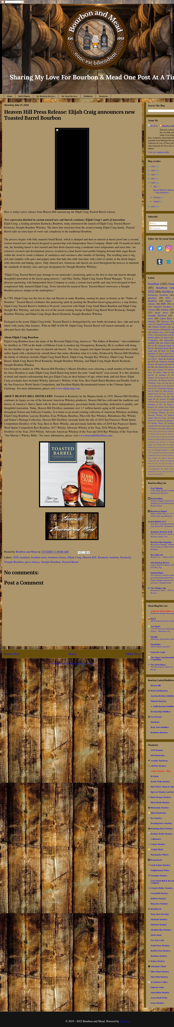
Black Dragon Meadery (161, 797)
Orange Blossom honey (157, 418)
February (157, 197)
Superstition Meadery (160, 992)
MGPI (157, 391)
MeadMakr (156, 644)
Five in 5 (166, 442)
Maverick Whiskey (155, 415)
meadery (152, 297)
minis (170, 463)
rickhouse (154, 428)
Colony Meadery (158, 844)
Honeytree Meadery (159, 903)
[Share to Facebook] (86, 552)
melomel (162, 399)
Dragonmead (156, 859)
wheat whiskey (166, 428)
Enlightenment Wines (160, 870)
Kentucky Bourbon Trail (161, 531)
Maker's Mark (161, 372)
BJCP (153, 618)
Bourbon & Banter (159, 511)
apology (169, 420)
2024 (153, 166)
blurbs (168, 300)
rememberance (155, 469)
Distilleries (88, 96)
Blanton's (151, 439)
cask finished (159, 367)
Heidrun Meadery (158, 898)
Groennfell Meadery (159, 893)
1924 (157, 434)
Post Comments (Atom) (79, 663)
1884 (156, 402)
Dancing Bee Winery (160, 854)
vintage (150, 474)
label (149, 463)
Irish (171, 377)
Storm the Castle (158, 652)
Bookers (151, 407)
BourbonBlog (156, 498)
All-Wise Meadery (158, 765)
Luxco (166, 447)
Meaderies (103, 96)
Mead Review (168, 391)
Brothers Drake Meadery (161, 833)
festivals (151, 375)
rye (152, 345)
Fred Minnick (157, 488)
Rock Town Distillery (160, 727)
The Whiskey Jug (158, 588)
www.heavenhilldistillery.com (95, 435)
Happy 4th (151, 444)
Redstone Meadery (159, 955)
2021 (153, 178)
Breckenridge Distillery (161, 711)
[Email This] (79, 552)
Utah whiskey (153, 458)
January (156, 201)
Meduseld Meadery (159, 919)
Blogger (124, 1021)
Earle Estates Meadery (160, 865)
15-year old (166, 431)
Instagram (161, 377)
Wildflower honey (154, 383)
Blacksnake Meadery (160, 807)
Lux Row (158, 447)
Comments (155, 228)
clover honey (166, 426)
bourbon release (57, 557)
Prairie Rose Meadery (160, 945)
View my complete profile (158, 152)
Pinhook (164, 380)
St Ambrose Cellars (159, 981)
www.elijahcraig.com (68, 388)
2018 (169, 434)
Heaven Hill (89, 557)
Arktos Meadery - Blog (161, 771)
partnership (151, 466)
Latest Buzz (166, 318)
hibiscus (160, 396)
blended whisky (157, 423)
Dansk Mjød (161, 439)
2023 (153, 170)
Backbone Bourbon (159, 732)
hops (167, 383)
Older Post (133, 653)
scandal (166, 469)
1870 (150, 402)
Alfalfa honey (155, 436)
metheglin (162, 375)
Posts (153, 223)
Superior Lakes (157, 987)
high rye (154, 356)
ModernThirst (157, 572)
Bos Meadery (156, 818)
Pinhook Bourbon (158, 701)
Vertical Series (166, 458)
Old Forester (152, 380)
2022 (153, 174)
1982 (163, 434)
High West (162, 444)
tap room (162, 471)
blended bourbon (163, 306)
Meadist (154, 636)
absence (150, 461)
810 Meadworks (157, 755)
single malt (152, 350)
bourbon (25, 557)
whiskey (164, 309)
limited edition (154, 337)
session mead (165, 386)
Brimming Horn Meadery (162, 828)
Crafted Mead (157, 849)
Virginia (160, 420)
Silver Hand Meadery (160, 971)
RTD (153, 361)
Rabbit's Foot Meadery (161, 950)
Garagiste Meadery (159, 875)
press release (32, 562)
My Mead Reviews (69, 96)
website (157, 474)
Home (9, 96)
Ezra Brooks (156, 716)
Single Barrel (163, 348)
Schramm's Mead (158, 966)
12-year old (156, 431)
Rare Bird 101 (157, 554)
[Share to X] (83, 552)
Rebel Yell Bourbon (159, 690)
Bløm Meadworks (158, 812)
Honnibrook (156, 908)
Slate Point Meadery (159, 976)
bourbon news (39, 557)
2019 (153, 206)
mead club (152, 399)
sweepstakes (152, 471)
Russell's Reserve (156, 455)
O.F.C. (150, 453)
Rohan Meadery (158, 961)
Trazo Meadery (157, 1002)
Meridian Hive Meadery (161, 929)
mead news (161, 312)
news (150, 318)
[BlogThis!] (81, 552)
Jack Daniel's (165, 342)
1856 (151, 434)
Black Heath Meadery (160, 802)
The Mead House (158, 664)
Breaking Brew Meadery (161, 823)
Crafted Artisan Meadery (160, 410)
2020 (16, 557)
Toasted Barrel (70, 562)
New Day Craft (157, 940)
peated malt (162, 466)
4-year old (165, 402)
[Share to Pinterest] (88, 552)
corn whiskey (160, 461)
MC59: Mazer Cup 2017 (160, 646)
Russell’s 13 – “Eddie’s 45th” (162, 557)
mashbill (151, 342)
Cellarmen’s (156, 838)
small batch (162, 334)
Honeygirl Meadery (158, 412)
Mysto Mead (156, 934)
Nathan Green (153, 394)
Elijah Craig (74, 557)
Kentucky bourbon (108, 557)
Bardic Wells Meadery (160, 781)
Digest (166, 337)
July (155, 186)
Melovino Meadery (159, 924)
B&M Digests (24, 96)
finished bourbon (159, 326)
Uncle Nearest (153, 329)
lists (156, 463)
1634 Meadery (157, 750)
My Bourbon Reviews (45, 96)
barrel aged (164, 353)
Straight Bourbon (50, 562)
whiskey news (158, 332)
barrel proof (163, 364)
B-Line (165, 436)
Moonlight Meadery (161, 450)
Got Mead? (155, 626)
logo (163, 463)
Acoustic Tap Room (159, 760)
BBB (163, 303)
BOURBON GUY (158, 521)
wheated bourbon (163, 324)
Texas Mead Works (159, 997)
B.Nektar (155, 776)
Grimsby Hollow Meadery (162, 887)
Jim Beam (155, 721)
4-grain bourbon (157, 369)
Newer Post (11, 653)
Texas (164, 394)
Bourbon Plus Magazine (161, 542)
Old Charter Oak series (162, 453)
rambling (154, 386)
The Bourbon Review (160, 562)
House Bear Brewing (160, 914)
